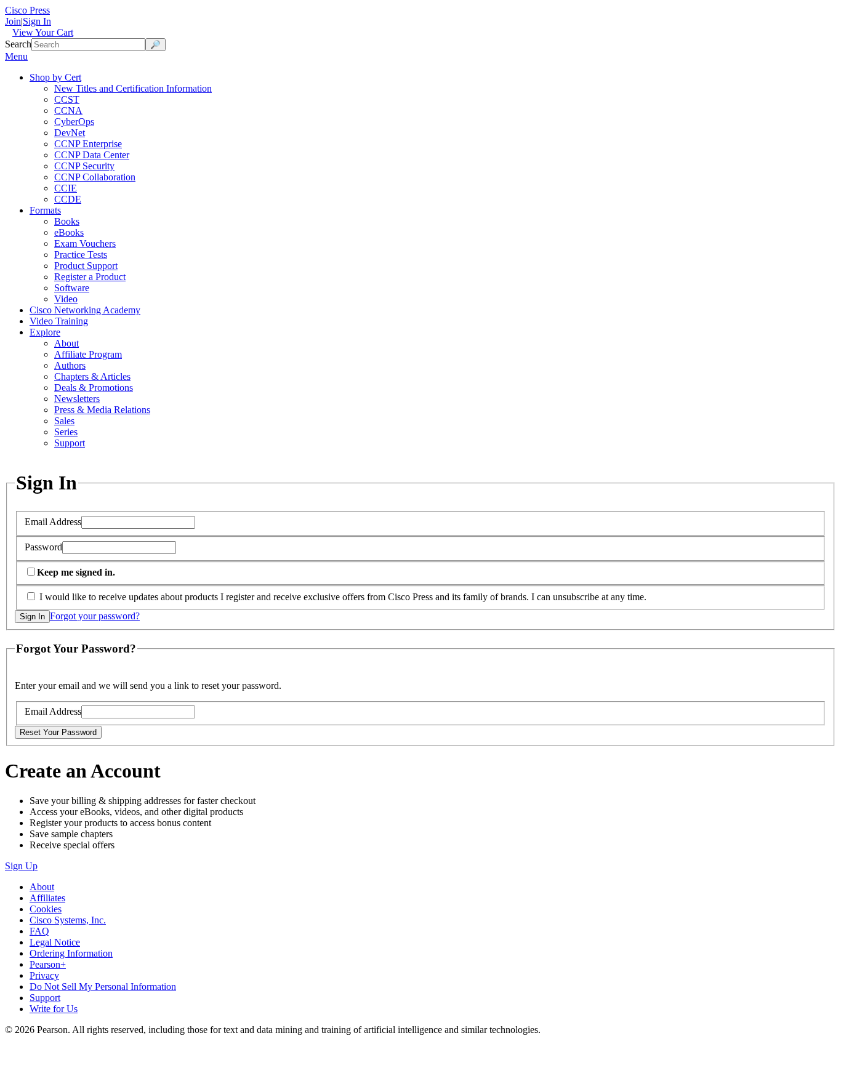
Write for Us (54, 1008)
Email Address (53, 521)
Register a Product (90, 276)
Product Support (86, 265)
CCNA (68, 110)
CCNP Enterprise (88, 144)
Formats (45, 210)
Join (13, 21)
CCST (66, 99)
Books (66, 221)
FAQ (39, 931)
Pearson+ (48, 964)
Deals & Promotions (93, 387)
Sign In (37, 21)
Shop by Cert (55, 77)
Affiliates (47, 898)
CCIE (65, 188)
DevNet (69, 132)
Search (18, 44)
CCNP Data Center (91, 155)
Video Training (59, 321)
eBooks (69, 232)
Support (69, 443)
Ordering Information (71, 953)
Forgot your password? (95, 616)
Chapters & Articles (92, 376)
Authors (70, 365)
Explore (45, 332)
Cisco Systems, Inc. (68, 920)
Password (43, 547)
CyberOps (74, 121)
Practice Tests (80, 254)
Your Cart (42, 32)
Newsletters (77, 398)
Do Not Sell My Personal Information (103, 986)
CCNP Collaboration (94, 177)
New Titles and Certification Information (133, 88)
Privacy (44, 975)
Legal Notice (55, 942)
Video (66, 299)
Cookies (46, 909)
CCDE (67, 199)
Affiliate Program (88, 354)
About (66, 343)
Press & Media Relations (102, 409)
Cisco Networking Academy (85, 310)
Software (71, 288)
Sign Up (21, 866)
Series (66, 432)
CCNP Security (84, 166)
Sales (64, 421)
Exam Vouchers (85, 243)
